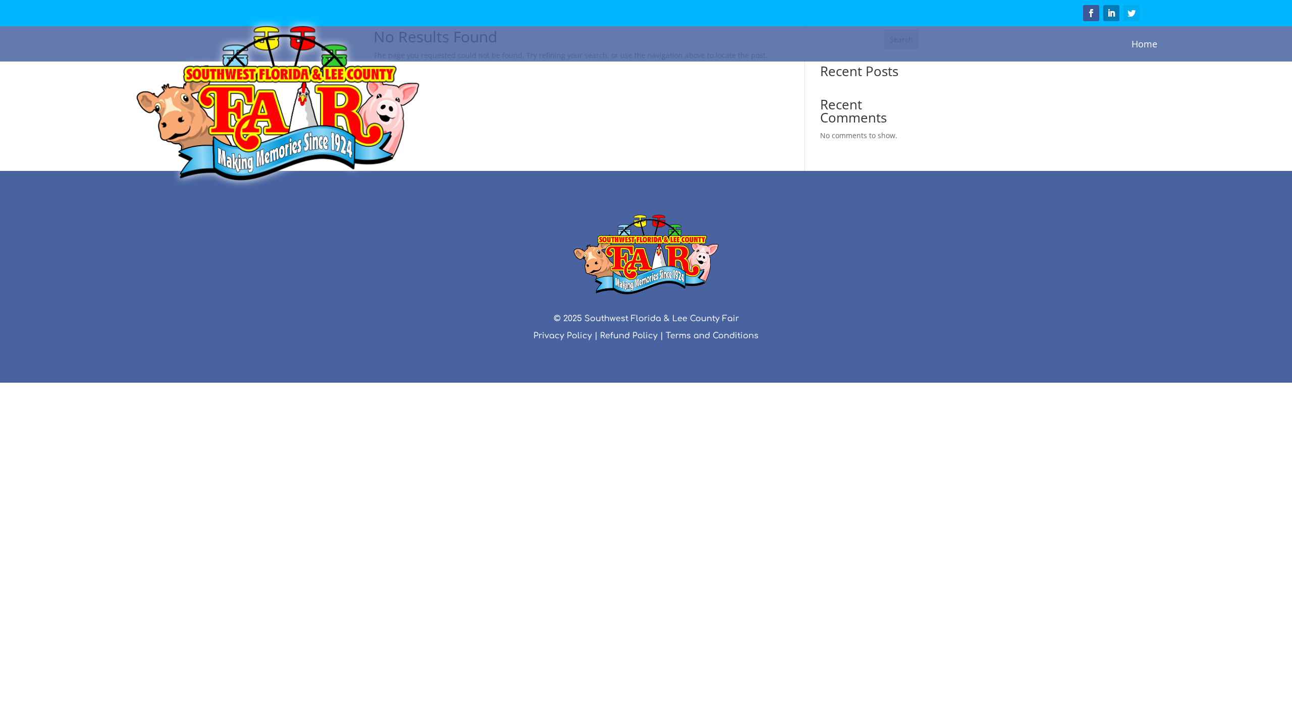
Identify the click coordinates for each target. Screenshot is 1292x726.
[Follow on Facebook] (1091, 13)
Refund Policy (629, 335)
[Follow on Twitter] (1131, 13)
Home (1144, 44)
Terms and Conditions (712, 335)
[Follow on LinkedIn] (1111, 13)
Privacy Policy (562, 335)
